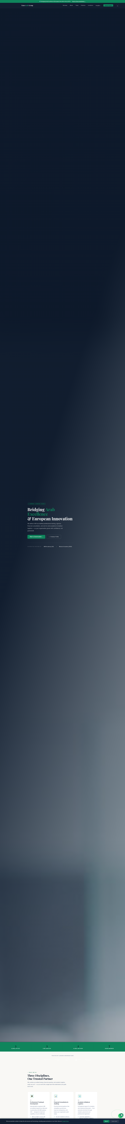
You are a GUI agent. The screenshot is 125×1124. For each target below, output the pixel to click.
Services (65, 5)
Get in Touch (108, 5)
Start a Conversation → (36, 536)
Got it (106, 1121)
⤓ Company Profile (54, 536)
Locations (90, 5)
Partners (83, 5)
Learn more (114, 1121)
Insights (98, 5)
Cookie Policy (65, 1121)
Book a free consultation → (79, 1)
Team (77, 5)
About (71, 5)
